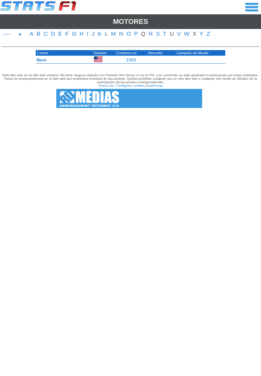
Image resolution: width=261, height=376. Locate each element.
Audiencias (154, 85)
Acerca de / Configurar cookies (121, 85)
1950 (131, 59)
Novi (41, 59)
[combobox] (12, 35)
